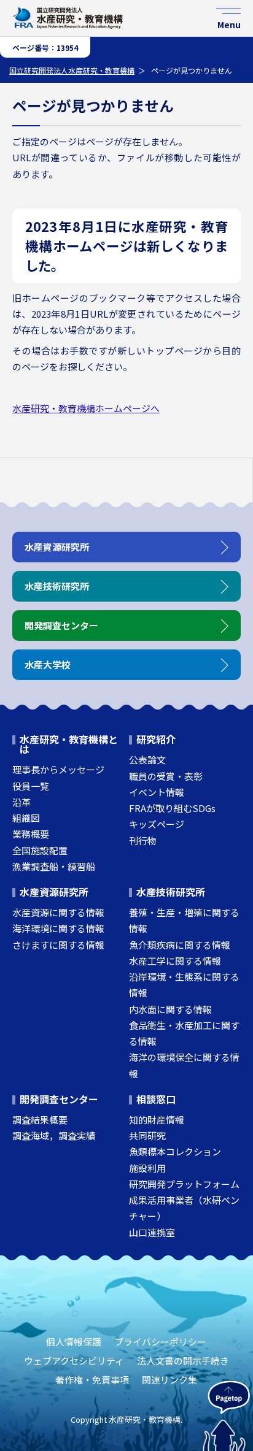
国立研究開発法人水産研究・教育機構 (71, 70)
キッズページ (156, 823)
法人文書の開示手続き (183, 1360)
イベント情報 (156, 792)
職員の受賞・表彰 (166, 776)
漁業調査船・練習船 (53, 866)
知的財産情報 (156, 1119)
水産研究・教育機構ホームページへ (86, 408)
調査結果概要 (40, 1119)
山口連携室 (152, 1232)
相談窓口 (156, 1099)
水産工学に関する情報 (175, 960)
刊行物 (143, 840)
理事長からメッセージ (58, 769)
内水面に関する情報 (170, 1009)
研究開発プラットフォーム (184, 1183)
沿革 (21, 801)
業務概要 (30, 833)
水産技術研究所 (170, 891)
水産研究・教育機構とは (69, 744)
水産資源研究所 (54, 891)
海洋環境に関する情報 (58, 928)
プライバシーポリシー (160, 1341)
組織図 (26, 817)
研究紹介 (156, 739)
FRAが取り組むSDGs (172, 808)
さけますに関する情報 (58, 944)
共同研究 (147, 1135)
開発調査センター (59, 1099)
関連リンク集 (169, 1379)
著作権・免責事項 (92, 1379)
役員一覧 (30, 785)
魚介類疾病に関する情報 (179, 944)
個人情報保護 (73, 1341)
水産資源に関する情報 (58, 912)
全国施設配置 (40, 850)
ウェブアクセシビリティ (74, 1360)
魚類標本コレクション (175, 1151)
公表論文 (147, 759)
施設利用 (147, 1168)
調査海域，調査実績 (53, 1135)
